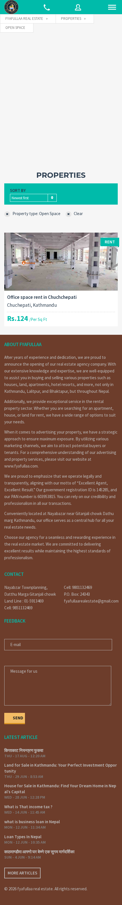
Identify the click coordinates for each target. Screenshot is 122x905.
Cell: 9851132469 (18, 607)
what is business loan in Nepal (32, 821)
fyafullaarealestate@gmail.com (91, 601)
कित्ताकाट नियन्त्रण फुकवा (23, 750)
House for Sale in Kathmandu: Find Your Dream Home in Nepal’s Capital (60, 788)
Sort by (18, 190)
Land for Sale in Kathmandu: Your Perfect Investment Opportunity (60, 768)
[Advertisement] (61, 96)
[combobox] (33, 198)
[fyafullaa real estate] (11, 7)
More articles (22, 873)
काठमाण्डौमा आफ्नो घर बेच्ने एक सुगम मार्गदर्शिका (39, 851)
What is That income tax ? (28, 806)
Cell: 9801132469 (78, 587)
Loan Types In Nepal (22, 836)
